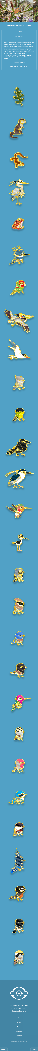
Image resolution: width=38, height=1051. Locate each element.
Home (4, 2)
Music (34, 1049)
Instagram (19, 1035)
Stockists (19, 1031)
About (3, 1049)
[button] (34, 2)
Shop (19, 1018)
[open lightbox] (16, 11)
